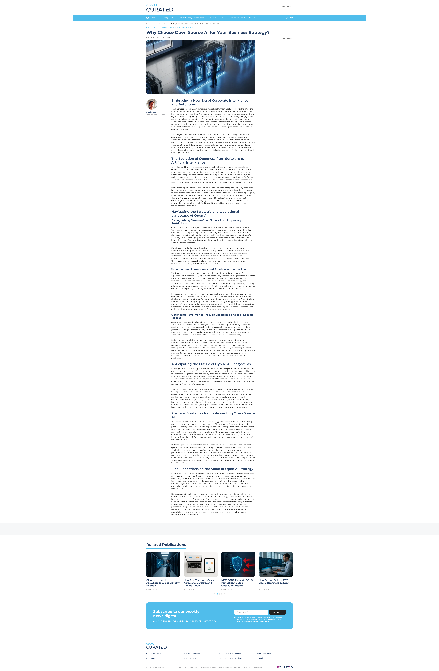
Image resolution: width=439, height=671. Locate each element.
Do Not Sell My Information (253, 667)
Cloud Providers (189, 658)
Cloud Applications (168, 18)
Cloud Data (150, 658)
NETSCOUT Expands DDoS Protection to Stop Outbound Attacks (237, 583)
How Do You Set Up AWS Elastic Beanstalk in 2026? (274, 581)
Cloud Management (216, 18)
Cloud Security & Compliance (192, 18)
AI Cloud (151, 27)
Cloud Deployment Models (230, 653)
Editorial (252, 18)
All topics (153, 18)
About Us (182, 667)
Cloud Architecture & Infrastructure (176, 27)
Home (148, 24)
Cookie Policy (204, 667)
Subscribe (277, 612)
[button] (215, 594)
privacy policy (263, 621)
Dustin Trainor (152, 112)
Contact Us (193, 667)
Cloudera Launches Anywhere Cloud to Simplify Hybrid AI (163, 583)
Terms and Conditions (232, 667)
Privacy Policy (217, 667)
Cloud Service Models (237, 18)
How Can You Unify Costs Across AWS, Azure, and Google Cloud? (199, 583)
